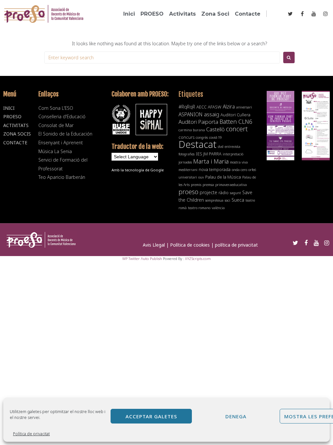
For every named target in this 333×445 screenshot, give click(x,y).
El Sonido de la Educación (65, 134)
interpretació (233, 154)
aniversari (244, 107)
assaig (211, 114)
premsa (208, 184)
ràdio (224, 192)
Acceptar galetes (151, 416)
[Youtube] (314, 13)
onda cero (239, 169)
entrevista (232, 146)
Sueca (238, 200)
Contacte (15, 142)
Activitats (16, 125)
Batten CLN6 (236, 121)
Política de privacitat (31, 434)
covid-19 (215, 137)
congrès (202, 137)
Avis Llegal (154, 245)
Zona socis (17, 134)
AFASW (214, 107)
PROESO (12, 116)
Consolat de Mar (55, 125)
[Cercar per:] (162, 57)
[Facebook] (302, 13)
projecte (208, 192)
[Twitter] (290, 13)
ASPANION (191, 114)
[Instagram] (326, 13)
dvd (220, 146)
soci (227, 200)
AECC (201, 107)
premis (196, 184)
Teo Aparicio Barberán (61, 177)
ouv (201, 177)
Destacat (198, 144)
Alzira (229, 106)
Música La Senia (55, 151)
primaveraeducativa (231, 184)
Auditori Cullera (235, 115)
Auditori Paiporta (198, 121)
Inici (9, 108)
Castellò (215, 129)
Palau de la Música (223, 177)
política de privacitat (236, 245)
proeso (188, 191)
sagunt (235, 193)
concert (237, 128)
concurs (186, 137)
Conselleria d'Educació (62, 116)
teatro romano (199, 208)
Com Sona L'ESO (55, 108)
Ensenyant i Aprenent (60, 142)
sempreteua (214, 200)
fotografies (186, 154)
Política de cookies (190, 245)
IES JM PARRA (208, 154)
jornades (185, 162)
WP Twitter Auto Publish (142, 258)
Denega (235, 416)
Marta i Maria (211, 161)
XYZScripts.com (198, 258)
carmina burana (192, 130)
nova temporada (215, 169)
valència (218, 208)
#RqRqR (187, 107)
